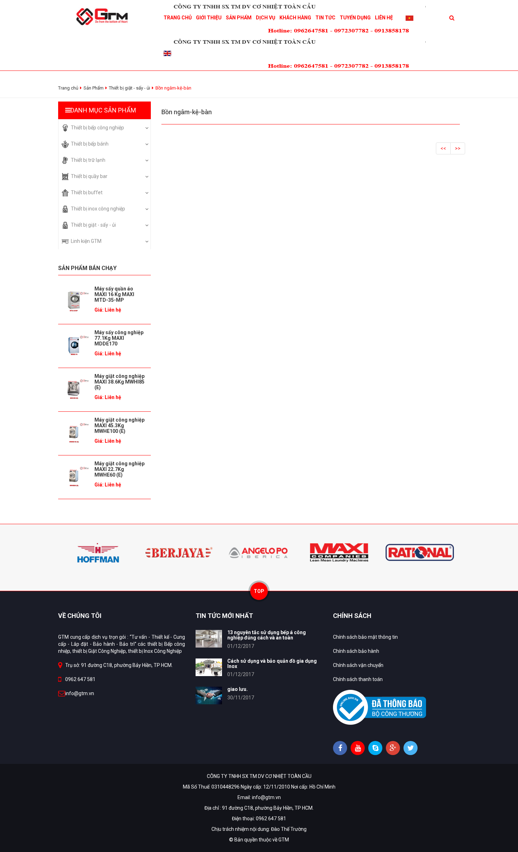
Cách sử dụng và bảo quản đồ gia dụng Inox (272, 663)
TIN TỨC (325, 17)
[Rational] (420, 552)
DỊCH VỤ (265, 17)
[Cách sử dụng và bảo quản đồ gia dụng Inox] (209, 667)
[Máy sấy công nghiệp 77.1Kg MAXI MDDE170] (73, 345)
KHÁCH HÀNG (295, 17)
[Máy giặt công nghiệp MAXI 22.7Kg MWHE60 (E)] (73, 476)
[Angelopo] (259, 552)
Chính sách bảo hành (356, 651)
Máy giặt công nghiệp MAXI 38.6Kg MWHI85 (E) (119, 381)
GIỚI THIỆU (209, 17)
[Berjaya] (179, 552)
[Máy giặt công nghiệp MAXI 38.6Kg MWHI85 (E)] (73, 389)
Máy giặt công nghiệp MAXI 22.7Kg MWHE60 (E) (119, 469)
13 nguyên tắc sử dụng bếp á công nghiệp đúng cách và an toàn (266, 635)
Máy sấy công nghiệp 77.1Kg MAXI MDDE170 (118, 338)
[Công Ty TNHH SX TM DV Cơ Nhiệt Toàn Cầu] (104, 16)
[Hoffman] (98, 552)
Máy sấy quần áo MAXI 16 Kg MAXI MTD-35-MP (114, 294)
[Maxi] (339, 552)
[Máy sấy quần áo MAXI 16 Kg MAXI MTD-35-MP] (73, 302)
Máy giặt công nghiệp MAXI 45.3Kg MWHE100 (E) (119, 425)
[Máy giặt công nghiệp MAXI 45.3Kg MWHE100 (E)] (73, 433)
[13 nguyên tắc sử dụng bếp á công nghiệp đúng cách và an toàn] (209, 639)
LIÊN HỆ (384, 17)
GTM (283, 839)
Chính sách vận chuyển (358, 665)
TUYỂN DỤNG (355, 17)
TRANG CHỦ (178, 17)
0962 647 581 (80, 679)
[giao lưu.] (209, 695)
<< (443, 148)
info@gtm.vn (79, 693)
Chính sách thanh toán (358, 679)
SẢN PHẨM (239, 17)
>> (458, 148)
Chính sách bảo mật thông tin (365, 637)
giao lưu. (237, 689)
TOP (259, 591)
